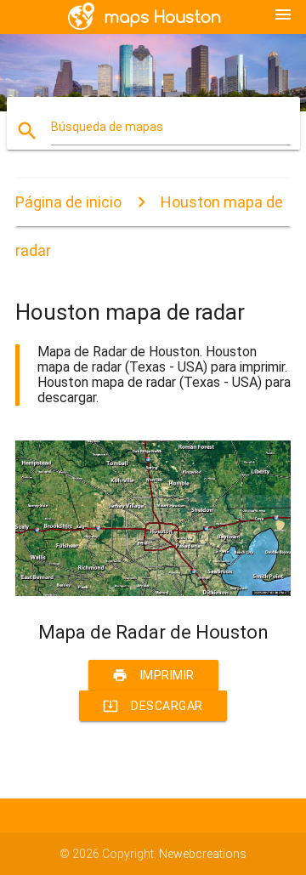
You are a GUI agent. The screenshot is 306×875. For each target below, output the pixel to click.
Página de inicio (68, 202)
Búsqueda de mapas (107, 127)
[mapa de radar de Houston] (153, 592)
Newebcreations (202, 854)
